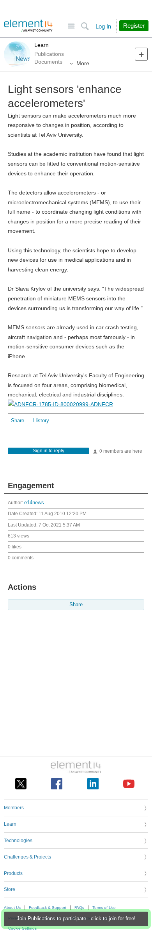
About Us (12, 907)
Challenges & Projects (27, 857)
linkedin (93, 783)
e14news (34, 502)
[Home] (28, 25)
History (41, 420)
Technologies (18, 840)
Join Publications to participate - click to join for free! (76, 918)
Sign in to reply (48, 450)
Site (71, 26)
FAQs (79, 907)
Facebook (56, 783)
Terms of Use (104, 907)
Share (17, 420)
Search (85, 26)
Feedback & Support (47, 907)
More (82, 63)
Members (14, 807)
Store (9, 889)
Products (13, 873)
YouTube (128, 783)
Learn (41, 45)
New (141, 54)
